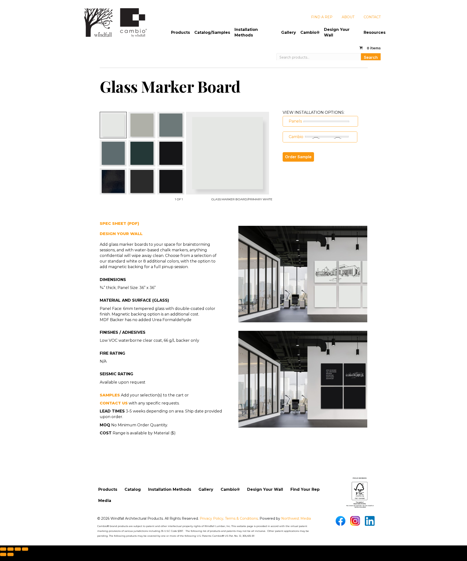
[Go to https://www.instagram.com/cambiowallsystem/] (355, 521)
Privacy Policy (211, 518)
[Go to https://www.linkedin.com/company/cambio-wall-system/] (370, 521)
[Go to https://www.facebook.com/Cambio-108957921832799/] (340, 521)
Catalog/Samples (212, 32)
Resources (375, 32)
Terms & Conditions (241, 518)
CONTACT (372, 17)
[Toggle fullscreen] (10, 549)
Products (180, 32)
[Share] (18, 549)
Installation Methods (246, 32)
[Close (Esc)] (25, 549)
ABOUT (348, 17)
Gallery (288, 32)
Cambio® (310, 32)
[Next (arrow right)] (10, 554)
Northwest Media (296, 518)
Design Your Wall (337, 32)
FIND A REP (321, 17)
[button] (320, 121)
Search (371, 57)
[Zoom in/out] (3, 549)
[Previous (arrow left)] (3, 554)
